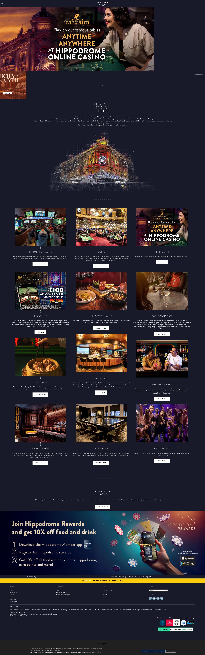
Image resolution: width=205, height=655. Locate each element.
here (165, 610)
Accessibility (13, 592)
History (12, 594)
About (12, 590)
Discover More (40, 264)
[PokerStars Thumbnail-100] (83, 85)
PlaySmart (13, 599)
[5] (196, 74)
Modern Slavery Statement (63, 594)
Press (57, 597)
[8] (199, 74)
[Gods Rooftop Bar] (162, 291)
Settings (171, 651)
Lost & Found (106, 597)
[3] (194, 74)
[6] (197, 74)
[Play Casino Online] (162, 227)
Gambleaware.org (189, 618)
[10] (201, 74)
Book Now (101, 392)
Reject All (159, 651)
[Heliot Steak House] (101, 291)
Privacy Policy (173, 618)
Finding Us (105, 592)
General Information (107, 590)
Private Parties (14, 601)
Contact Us (105, 594)
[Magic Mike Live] (162, 423)
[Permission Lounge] (162, 359)
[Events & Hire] (101, 423)
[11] (202, 74)
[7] (198, 74)
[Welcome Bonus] (40, 291)
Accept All (146, 651)
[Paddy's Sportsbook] (40, 227)
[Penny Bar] (101, 353)
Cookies (180, 618)
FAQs (11, 597)
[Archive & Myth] (40, 423)
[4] (195, 74)
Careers (58, 590)
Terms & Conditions (162, 618)
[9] (200, 74)
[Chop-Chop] (40, 357)
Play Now (162, 262)
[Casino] (101, 227)
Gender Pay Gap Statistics (63, 592)
